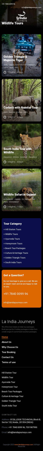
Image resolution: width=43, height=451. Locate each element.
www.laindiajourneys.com (23, 444)
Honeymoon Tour (10, 387)
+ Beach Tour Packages (14, 248)
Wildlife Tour (7, 377)
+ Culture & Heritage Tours (16, 253)
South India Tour (9, 405)
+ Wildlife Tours (11, 234)
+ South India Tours (13, 262)
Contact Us (8, 357)
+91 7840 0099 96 (8, 4)
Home (5, 337)
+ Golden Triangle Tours (14, 257)
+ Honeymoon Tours (13, 243)
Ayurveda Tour (8, 382)
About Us (6, 342)
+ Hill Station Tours (12, 229)
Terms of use (9, 362)
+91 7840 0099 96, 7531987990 (22, 427)
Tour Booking (8, 352)
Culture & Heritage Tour (12, 396)
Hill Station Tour (9, 372)
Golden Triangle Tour (11, 401)
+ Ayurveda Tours (12, 239)
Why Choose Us (10, 347)
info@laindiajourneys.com (31, 7)
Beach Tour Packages (12, 391)
